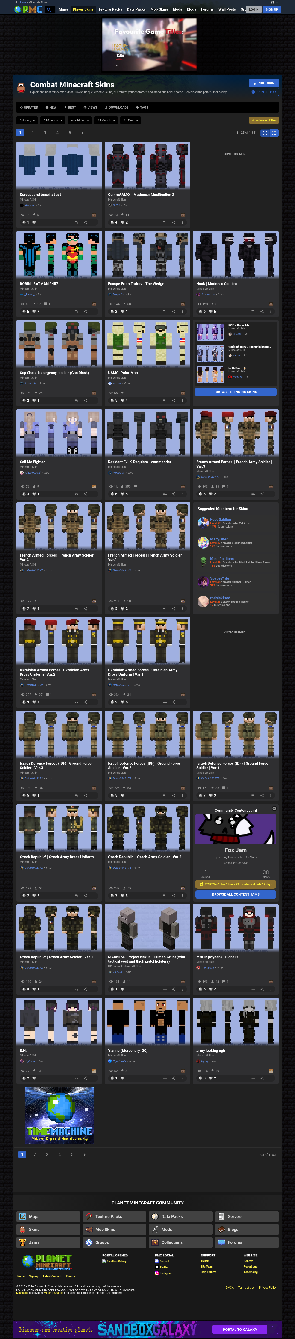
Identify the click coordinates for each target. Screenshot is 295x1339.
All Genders (51, 120)
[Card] (265, 133)
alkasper (30, 205)
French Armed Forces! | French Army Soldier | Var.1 (146, 557)
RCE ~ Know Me (238, 325)
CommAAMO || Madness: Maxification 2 (141, 194)
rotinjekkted (220, 598)
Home (22, 2)
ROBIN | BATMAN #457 (39, 284)
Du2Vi (116, 205)
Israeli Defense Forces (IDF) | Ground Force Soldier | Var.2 (144, 765)
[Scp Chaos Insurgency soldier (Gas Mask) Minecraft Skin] (59, 344)
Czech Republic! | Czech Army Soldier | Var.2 (144, 857)
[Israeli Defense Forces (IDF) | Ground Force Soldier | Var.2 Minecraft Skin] (147, 735)
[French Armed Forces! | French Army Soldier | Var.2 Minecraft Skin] (59, 526)
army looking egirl (211, 1050)
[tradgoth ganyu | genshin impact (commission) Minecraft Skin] (210, 354)
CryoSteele (119, 1061)
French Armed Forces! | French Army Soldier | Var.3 (234, 464)
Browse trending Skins (236, 392)
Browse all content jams (236, 894)
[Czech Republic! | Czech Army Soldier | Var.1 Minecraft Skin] (59, 928)
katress (237, 334)
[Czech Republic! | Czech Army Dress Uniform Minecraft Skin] (59, 828)
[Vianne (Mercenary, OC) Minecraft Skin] (147, 1022)
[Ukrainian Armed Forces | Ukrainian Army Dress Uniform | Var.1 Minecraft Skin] (147, 641)
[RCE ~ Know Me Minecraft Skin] (210, 333)
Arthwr (117, 383)
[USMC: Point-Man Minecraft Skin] (147, 344)
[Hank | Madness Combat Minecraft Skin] (236, 255)
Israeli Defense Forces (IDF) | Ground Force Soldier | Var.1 (232, 765)
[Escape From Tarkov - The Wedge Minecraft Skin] (147, 255)
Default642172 (210, 477)
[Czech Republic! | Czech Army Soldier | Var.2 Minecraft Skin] (147, 828)
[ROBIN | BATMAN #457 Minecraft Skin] (59, 255)
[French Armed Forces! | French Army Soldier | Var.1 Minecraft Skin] (147, 526)
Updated (31, 107)
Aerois (236, 355)
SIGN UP (272, 9)
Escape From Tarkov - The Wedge (136, 284)
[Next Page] (82, 133)
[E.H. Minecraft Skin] (59, 1022)
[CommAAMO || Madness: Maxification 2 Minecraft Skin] (147, 166)
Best (72, 107)
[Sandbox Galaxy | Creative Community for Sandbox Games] (147, 1329)
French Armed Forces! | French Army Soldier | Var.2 (57, 557)
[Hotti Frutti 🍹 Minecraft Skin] (210, 375)
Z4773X (118, 972)
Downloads (119, 107)
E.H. (23, 1050)
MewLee (237, 376)
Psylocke (30, 1061)
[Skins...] (49, 9)
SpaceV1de (208, 294)
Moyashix (118, 294)
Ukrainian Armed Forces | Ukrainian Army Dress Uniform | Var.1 (142, 672)
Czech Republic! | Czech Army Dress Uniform (57, 857)
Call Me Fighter (32, 462)
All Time (129, 120)
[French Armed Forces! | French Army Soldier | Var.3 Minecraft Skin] (236, 433)
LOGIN (254, 9)
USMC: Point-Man (123, 373)
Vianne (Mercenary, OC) (128, 1050)
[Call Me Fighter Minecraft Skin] (59, 433)
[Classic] (274, 133)
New (53, 107)
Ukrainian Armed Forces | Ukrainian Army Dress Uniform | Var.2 (54, 672)
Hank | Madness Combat (216, 284)
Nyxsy (205, 1061)
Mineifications (222, 559)
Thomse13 (207, 967)
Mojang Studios (53, 1293)
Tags (144, 107)
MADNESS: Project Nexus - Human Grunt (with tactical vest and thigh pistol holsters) (146, 959)
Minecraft (22, 1293)
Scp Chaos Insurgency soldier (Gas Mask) (54, 373)
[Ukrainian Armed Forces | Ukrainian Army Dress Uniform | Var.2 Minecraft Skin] (59, 641)
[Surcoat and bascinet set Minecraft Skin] (59, 166)
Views (92, 107)
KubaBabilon (220, 519)
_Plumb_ (30, 294)
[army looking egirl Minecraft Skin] (236, 1022)
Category (25, 120)
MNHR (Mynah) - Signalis (217, 957)
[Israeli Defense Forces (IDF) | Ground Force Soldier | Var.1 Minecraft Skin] (236, 735)
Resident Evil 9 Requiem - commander (139, 462)
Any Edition (78, 120)
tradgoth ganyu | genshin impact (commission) (249, 346)
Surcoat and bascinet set (40, 194)
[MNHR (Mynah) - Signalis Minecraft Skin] (236, 928)
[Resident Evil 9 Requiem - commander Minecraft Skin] (147, 433)
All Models (104, 120)
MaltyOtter (219, 539)
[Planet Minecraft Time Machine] (59, 1116)
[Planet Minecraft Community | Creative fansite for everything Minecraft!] (46, 1261)
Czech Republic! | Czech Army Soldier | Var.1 (56, 957)
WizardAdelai (33, 472)
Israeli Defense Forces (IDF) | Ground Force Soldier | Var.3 (56, 765)
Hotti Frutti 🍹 (237, 368)
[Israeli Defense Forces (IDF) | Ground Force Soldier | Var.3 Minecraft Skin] (59, 735)
